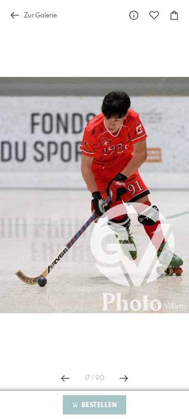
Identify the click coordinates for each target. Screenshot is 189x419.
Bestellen (98, 405)
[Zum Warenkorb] (174, 15)
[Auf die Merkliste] (154, 15)
